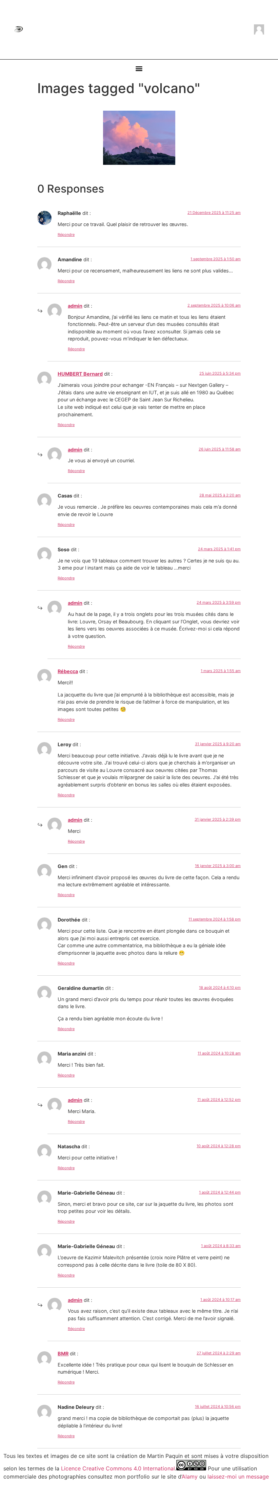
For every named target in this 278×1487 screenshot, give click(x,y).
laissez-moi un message (238, 1476)
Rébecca (68, 671)
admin (75, 306)
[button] (139, 68)
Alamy (190, 1476)
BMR (63, 1353)
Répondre (66, 234)
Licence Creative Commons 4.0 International (118, 1468)
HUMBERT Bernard (80, 374)
